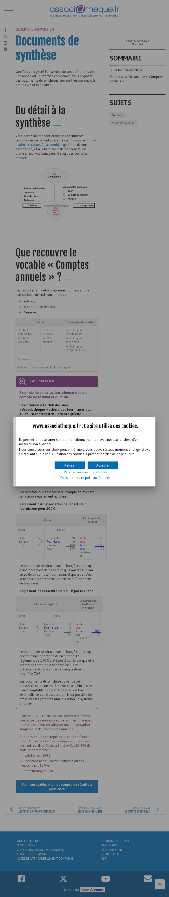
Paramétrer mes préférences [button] (85, 472)
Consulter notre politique (85, 477)
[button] (103, 465)
